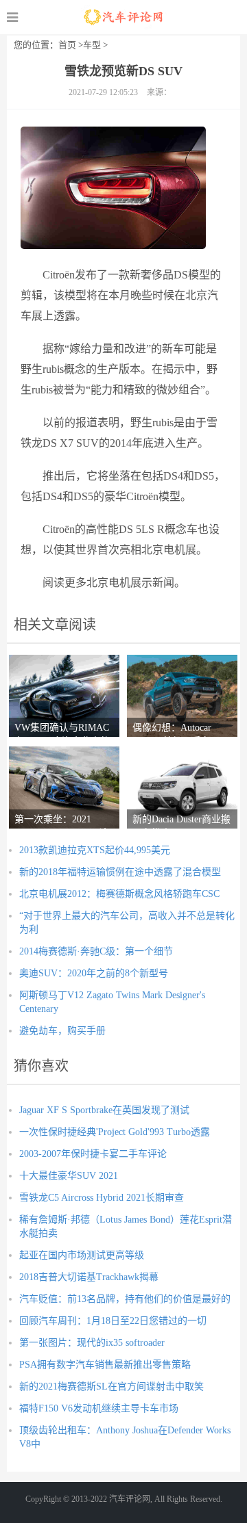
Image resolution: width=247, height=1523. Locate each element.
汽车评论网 (124, 17)
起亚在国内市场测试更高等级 (81, 1255)
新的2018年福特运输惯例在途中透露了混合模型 (120, 872)
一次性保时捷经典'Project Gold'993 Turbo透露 (114, 1132)
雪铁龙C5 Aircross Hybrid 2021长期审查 (101, 1198)
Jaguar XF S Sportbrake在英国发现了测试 (104, 1110)
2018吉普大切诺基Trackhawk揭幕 (88, 1277)
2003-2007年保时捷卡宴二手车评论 (93, 1154)
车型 (92, 45)
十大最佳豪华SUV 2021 (68, 1176)
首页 (67, 45)
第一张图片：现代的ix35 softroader (92, 1343)
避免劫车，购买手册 (62, 1031)
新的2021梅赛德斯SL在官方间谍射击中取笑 (111, 1386)
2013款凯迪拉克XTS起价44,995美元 (94, 850)
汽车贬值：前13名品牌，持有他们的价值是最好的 (125, 1299)
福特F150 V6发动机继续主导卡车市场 (98, 1408)
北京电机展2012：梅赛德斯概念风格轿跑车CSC (119, 894)
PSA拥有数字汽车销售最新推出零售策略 (105, 1364)
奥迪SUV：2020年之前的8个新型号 (93, 973)
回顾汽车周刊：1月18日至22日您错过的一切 (113, 1321)
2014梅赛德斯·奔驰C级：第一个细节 (96, 951)
